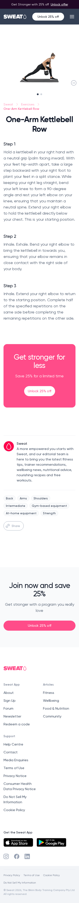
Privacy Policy (12, 875)
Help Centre (13, 744)
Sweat (8, 104)
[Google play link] (51, 842)
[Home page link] (15, 16)
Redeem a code (17, 724)
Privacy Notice (15, 776)
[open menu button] (72, 16)
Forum (8, 708)
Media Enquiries (16, 760)
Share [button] (16, 526)
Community (52, 716)
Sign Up (10, 700)
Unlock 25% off (48, 16)
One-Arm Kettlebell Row (21, 108)
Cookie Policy (14, 810)
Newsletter (12, 716)
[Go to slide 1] (38, 94)
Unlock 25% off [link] (39, 391)
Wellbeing (51, 700)
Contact (11, 752)
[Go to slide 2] (41, 94)
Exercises (27, 104)
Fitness (48, 693)
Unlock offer (59, 4)
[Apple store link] (18, 842)
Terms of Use (14, 768)
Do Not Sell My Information (20, 882)
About (9, 693)
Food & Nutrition (56, 708)
